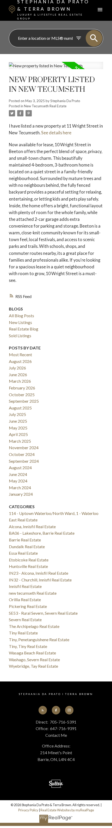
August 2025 (20, 407)
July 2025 (17, 414)
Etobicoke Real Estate (28, 559)
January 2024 (21, 494)
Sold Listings (20, 335)
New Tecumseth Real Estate (45, 106)
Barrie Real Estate (25, 539)
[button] (43, 710)
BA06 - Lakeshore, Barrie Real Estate (41, 533)
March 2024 (20, 487)
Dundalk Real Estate (27, 546)
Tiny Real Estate (23, 632)
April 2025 (18, 434)
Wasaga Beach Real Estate (32, 652)
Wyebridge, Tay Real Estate (33, 666)
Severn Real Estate (25, 619)
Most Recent (20, 354)
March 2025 (20, 441)
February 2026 (22, 387)
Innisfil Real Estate (25, 586)
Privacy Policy (28, 810)
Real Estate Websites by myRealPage (67, 810)
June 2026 (18, 374)
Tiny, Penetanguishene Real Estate (39, 639)
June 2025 (18, 421)
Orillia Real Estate (25, 599)
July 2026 (17, 367)
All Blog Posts (21, 315)
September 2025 (24, 401)
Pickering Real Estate (28, 606)
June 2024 (18, 474)
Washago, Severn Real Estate (34, 659)
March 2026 (20, 381)
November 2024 (24, 447)
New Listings (20, 322)
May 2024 (18, 480)
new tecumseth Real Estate (33, 593)
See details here (56, 132)
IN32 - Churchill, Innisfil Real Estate (40, 579)
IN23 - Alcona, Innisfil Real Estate (38, 573)
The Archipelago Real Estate (34, 626)
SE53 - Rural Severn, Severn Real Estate (43, 613)
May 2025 (18, 427)
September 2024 (24, 461)
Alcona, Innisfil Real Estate (32, 526)
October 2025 (22, 394)
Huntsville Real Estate (28, 566)
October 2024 (22, 454)
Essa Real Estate (23, 553)
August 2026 (20, 361)
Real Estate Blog (23, 328)
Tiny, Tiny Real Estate (28, 646)
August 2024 (20, 467)
